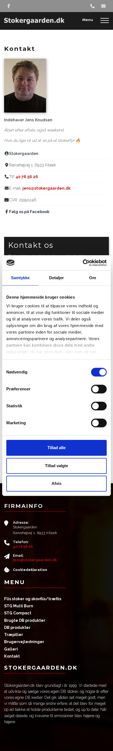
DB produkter (17, 627)
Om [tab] (92, 277)
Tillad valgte (56, 465)
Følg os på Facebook (29, 211)
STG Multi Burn (18, 606)
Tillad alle (56, 447)
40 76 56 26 (27, 176)
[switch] (99, 389)
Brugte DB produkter (24, 620)
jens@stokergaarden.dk (46, 188)
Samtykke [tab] (20, 277)
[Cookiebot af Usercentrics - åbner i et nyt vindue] (83, 262)
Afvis (56, 483)
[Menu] (104, 21)
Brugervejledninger (24, 642)
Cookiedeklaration (30, 570)
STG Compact (17, 613)
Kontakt (12, 656)
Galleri (11, 649)
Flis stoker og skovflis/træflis (32, 599)
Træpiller (13, 635)
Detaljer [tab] (56, 277)
